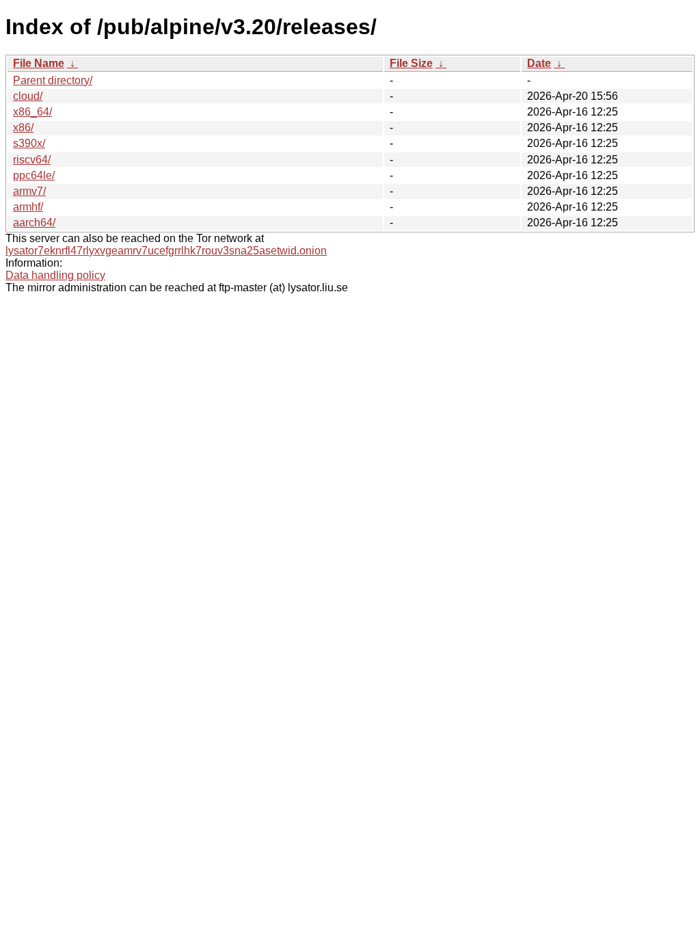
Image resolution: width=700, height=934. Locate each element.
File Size (411, 63)
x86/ (23, 127)
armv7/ (29, 191)
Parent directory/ (52, 80)
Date (539, 63)
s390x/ (29, 143)
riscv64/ (32, 159)
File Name (38, 63)
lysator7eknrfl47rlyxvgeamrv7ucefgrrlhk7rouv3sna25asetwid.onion (166, 250)
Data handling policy (55, 275)
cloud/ (27, 96)
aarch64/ (34, 222)
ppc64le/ (34, 175)
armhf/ (28, 207)
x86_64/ (32, 112)
